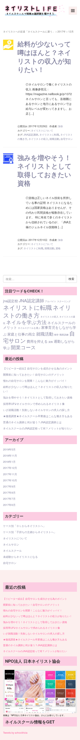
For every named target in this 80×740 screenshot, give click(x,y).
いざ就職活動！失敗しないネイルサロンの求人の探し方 (36, 410)
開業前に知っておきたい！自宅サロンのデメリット (33, 374)
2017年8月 (9, 492)
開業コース (23, 347)
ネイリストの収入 (38, 138)
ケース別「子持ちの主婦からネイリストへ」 (29, 532)
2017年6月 (9, 505)
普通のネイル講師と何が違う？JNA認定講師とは (32, 422)
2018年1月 (9, 462)
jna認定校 (10, 300)
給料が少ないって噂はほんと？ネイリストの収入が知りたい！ (44, 56)
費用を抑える (37, 341)
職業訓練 (64, 334)
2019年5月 (9, 449)
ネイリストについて (42, 130)
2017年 (61, 31)
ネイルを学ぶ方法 (26, 322)
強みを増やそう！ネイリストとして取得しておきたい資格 (44, 170)
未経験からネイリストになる (20, 557)
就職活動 (54, 138)
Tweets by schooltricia (15, 732)
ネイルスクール (12, 550)
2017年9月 (9, 486)
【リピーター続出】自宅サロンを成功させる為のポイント (37, 368)
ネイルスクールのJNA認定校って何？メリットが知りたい (37, 428)
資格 (58, 248)
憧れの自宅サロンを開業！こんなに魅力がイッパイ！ (35, 381)
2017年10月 (10, 480)
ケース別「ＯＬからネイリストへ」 (24, 526)
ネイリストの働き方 (37, 311)
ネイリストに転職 (49, 134)
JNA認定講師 (31, 134)
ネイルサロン (11, 544)
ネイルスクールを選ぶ (29, 327)
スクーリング (64, 301)
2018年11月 (10, 455)
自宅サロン (67, 138)
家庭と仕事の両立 (21, 334)
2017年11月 (10, 474)
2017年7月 (9, 499)
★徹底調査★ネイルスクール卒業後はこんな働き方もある (37, 416)
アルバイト (50, 301)
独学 (56, 334)
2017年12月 (10, 468)
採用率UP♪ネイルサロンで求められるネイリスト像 (34, 404)
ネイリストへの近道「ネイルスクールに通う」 (29, 31)
